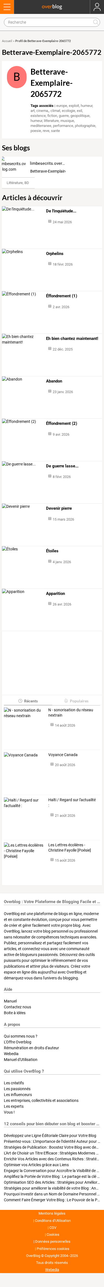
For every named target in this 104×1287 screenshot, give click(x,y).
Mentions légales (52, 1213)
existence (38, 116)
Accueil (7, 41)
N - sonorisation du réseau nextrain (70, 713)
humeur (86, 106)
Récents (31, 700)
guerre (64, 116)
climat (55, 111)
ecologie (68, 111)
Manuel (10, 1001)
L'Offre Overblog (17, 1042)
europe (61, 106)
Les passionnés (17, 1089)
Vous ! (9, 1112)
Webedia (11, 1053)
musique (67, 121)
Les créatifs (14, 1083)
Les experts (14, 1106)
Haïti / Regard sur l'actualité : (72, 803)
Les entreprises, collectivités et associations (41, 1100)
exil (79, 111)
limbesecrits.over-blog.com (55, 163)
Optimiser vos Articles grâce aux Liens (36, 1165)
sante (55, 131)
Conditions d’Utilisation (53, 1221)
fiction (52, 116)
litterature (51, 121)
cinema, (42, 111)
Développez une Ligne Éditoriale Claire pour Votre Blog (50, 1135)
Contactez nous (17, 1007)
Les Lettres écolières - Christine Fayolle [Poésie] (69, 848)
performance (63, 126)
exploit (74, 106)
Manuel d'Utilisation (20, 1059)
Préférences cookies (53, 1249)
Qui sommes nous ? (20, 1036)
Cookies (53, 1234)
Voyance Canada (63, 754)
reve (46, 131)
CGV (52, 1227)
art (33, 111)
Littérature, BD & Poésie (25, 183)
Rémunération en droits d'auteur (31, 1048)
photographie (85, 126)
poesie (36, 131)
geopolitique (80, 116)
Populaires (79, 700)
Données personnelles (52, 1241)
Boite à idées (15, 1013)
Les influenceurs (18, 1094)
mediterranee (41, 126)
